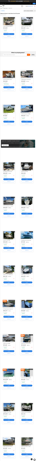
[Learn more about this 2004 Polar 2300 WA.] (27, 166)
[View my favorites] (35, 6)
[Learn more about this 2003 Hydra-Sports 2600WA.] (27, 109)
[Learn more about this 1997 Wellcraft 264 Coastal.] (9, 166)
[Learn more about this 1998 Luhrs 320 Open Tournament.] (27, 21)
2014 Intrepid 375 (6, 377)
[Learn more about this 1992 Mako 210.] (9, 109)
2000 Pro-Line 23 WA (6, 240)
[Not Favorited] (13, 30)
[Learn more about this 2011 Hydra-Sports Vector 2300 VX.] (9, 304)
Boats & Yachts (2, 3)
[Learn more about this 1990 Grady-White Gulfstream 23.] (9, 441)
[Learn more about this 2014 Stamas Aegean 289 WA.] (27, 373)
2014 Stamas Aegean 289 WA (26, 377)
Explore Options (5, 145)
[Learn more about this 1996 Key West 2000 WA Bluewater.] (27, 407)
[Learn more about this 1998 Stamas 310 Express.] (27, 270)
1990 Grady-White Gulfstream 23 (8, 446)
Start (28, 54)
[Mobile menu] (1, 6)
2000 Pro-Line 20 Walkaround (8, 274)
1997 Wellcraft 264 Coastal (7, 171)
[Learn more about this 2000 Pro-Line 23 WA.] (9, 235)
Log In (30, 3)
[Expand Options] (14, 25)
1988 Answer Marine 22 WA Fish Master (26, 446)
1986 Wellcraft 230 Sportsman (26, 240)
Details (9, 87)
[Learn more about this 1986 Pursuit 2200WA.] (9, 338)
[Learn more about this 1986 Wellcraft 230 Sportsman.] (27, 235)
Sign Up (34, 3)
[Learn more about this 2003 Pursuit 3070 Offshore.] (27, 201)
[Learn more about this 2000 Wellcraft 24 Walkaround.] (27, 304)
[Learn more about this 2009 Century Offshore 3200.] (27, 338)
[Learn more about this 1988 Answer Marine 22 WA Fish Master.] (27, 441)
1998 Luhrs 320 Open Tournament (26, 26)
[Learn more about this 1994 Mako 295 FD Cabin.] (9, 407)
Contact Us (8, 36)
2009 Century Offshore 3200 (26, 343)
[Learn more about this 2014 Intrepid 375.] (9, 373)
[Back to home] (3, 6)
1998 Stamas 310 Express (25, 274)
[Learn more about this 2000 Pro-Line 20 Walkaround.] (9, 270)
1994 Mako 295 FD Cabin (7, 412)
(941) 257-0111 (30, 6)
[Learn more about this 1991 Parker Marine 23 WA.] (9, 74)
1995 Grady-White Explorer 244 (8, 26)
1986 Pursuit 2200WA (6, 343)
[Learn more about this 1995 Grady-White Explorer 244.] (9, 21)
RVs (5, 3)
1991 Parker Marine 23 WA (7, 79)
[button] (31, 459)
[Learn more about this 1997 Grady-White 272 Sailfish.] (9, 201)
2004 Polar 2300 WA (24, 171)
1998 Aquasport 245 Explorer (26, 79)
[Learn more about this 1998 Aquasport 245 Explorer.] (27, 74)
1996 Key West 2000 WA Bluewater (26, 412)
